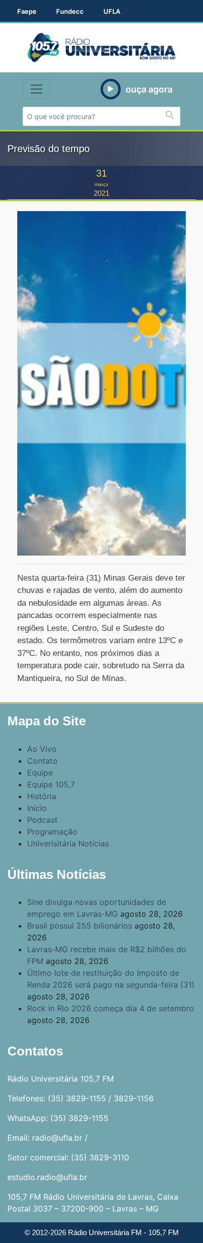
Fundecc (70, 11)
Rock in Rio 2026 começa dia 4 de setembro (110, 1008)
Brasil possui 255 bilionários (79, 926)
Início (37, 808)
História (41, 796)
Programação (52, 832)
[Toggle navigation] (36, 89)
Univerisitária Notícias (68, 843)
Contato (42, 761)
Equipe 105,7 (51, 784)
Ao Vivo (42, 749)
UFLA (111, 11)
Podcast (42, 820)
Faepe (26, 11)
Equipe (40, 772)
